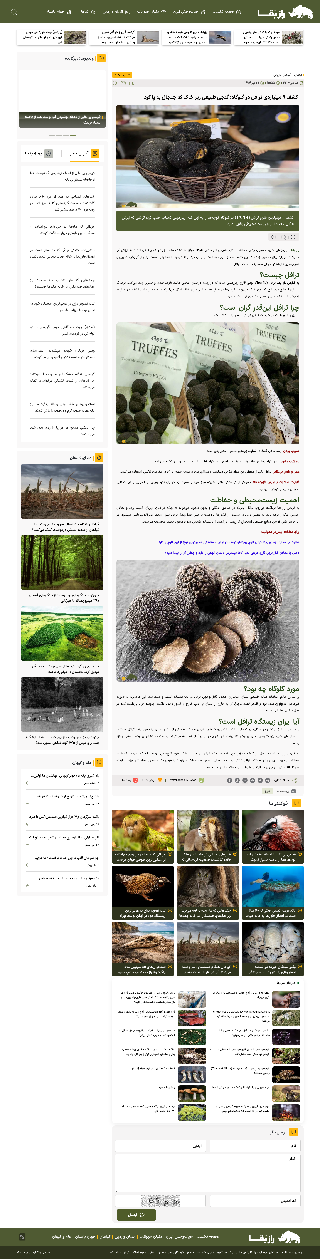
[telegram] (267, 780)
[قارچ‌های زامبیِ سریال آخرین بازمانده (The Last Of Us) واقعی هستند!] (285, 1074)
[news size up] (273, 237)
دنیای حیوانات (148, 12)
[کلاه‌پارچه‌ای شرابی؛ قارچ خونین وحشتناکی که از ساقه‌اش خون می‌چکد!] (285, 999)
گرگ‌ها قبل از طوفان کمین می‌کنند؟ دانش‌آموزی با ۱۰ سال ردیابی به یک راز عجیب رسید (115, 37)
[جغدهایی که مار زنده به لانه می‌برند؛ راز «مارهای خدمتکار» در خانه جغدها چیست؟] (208, 886)
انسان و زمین (113, 12)
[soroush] (237, 780)
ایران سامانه (23, 1252)
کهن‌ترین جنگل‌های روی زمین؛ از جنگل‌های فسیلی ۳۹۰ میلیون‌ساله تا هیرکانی (64, 598)
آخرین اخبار (79, 153)
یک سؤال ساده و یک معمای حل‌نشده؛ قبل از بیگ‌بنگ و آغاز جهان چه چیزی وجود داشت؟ (67, 878)
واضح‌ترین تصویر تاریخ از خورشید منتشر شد (67, 796)
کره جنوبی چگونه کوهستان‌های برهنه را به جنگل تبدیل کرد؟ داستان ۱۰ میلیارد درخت (65, 669)
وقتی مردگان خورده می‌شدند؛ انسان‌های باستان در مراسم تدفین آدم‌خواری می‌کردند (271, 969)
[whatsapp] (252, 780)
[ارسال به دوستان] (123, 83)
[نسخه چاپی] (114, 83)
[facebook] (229, 780)
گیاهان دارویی (282, 75)
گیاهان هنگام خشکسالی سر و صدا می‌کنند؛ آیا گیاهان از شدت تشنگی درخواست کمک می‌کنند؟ (206, 969)
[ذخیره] (131, 83)
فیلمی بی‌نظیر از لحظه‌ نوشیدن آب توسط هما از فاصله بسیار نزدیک (271, 857)
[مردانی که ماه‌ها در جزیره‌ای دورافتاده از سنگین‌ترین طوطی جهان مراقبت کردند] (143, 830)
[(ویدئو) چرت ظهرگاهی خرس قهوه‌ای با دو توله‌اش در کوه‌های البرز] (75, 37)
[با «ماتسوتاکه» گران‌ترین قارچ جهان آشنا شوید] (190, 1074)
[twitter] (260, 780)
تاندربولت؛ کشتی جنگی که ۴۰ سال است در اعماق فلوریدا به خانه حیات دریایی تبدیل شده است (271, 913)
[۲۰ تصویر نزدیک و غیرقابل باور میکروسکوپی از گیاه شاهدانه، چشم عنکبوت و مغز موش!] (285, 1037)
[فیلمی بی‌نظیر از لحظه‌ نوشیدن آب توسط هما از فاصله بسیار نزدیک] (273, 830)
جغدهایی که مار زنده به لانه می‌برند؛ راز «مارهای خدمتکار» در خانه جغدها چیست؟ (205, 913)
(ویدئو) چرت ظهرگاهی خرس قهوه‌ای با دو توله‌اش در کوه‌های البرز (42, 37)
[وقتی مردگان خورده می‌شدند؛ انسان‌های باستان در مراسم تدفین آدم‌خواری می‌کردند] (273, 942)
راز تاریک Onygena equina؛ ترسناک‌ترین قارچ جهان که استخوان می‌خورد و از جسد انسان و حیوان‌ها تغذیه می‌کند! (241, 1016)
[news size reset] (281, 237)
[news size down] (291, 237)
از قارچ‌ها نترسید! (166, 1088)
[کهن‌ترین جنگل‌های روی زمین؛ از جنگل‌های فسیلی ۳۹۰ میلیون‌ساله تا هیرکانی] (62, 562)
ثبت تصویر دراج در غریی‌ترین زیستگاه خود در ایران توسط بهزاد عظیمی (143, 913)
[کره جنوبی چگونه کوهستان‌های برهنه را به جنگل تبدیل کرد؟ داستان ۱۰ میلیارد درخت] (62, 633)
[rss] (22, 1236)
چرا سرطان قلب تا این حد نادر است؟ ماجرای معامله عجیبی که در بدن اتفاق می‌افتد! (67, 858)
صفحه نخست (223, 12)
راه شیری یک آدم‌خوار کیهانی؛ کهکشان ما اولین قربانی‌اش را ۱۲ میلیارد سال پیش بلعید (66, 776)
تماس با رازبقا (122, 75)
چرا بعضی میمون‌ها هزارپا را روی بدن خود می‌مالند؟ (62, 431)
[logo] (285, 12)
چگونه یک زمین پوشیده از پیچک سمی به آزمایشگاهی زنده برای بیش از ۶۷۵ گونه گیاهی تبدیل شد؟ (61, 740)
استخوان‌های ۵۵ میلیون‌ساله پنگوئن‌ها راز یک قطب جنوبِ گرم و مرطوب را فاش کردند (142, 969)
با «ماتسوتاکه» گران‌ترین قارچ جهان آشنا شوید (152, 1069)
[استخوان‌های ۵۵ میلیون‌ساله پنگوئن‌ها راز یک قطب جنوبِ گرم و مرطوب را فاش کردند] (143, 942)
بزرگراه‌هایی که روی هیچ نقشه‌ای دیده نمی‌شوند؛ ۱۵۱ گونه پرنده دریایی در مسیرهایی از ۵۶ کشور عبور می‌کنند (187, 37)
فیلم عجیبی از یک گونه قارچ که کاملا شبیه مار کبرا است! (241, 1088)
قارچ (267, 791)
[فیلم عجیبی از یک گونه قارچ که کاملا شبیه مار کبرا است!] (285, 1093)
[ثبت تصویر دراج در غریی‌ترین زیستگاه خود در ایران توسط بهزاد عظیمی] (143, 886)
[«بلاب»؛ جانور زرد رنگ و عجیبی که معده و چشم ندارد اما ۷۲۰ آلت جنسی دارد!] (190, 1112)
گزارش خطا (149, 780)
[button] (73, 135)
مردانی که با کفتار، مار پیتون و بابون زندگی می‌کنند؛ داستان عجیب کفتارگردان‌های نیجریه (261, 37)
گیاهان (84, 12)
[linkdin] (245, 780)
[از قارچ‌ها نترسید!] (190, 1093)
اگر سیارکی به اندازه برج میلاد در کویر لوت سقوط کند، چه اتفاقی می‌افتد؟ (62, 837)
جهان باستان (54, 12)
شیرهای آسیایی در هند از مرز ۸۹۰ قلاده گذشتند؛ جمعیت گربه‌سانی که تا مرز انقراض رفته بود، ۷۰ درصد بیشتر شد (206, 857)
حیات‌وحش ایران (186, 12)
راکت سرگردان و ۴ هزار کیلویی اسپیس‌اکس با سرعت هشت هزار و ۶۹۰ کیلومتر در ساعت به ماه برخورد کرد (62, 817)
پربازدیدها (33, 153)
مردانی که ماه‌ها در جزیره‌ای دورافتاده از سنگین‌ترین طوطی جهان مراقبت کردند (140, 857)
